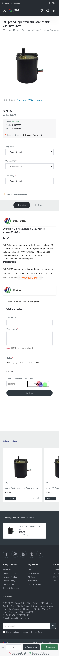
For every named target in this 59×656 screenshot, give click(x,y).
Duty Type (9, 146)
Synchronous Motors (30, 30)
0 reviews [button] (21, 99)
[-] (8, 647)
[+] (18, 647)
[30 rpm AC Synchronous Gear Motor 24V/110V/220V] (11, 530)
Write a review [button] (35, 99)
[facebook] (6, 554)
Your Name (11, 317)
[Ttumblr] (31, 554)
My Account (33, 564)
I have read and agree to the (24, 632)
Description (21, 205)
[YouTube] (23, 554)
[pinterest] (14, 554)
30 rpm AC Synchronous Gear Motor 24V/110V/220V (31, 526)
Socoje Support (10, 564)
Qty (2, 647)
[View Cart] (54, 10)
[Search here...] (47, 10)
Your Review (11, 329)
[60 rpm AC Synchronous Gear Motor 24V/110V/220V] (22, 467)
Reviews (38, 205)
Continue (29, 393)
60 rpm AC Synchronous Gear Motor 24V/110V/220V (22, 488)
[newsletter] (53, 626)
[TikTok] (39, 554)
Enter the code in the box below (19, 378)
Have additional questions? (17, 194)
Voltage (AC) (10, 161)
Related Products (10, 441)
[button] (31, 647)
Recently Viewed (11, 517)
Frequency (9, 175)
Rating (9, 358)
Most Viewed (27, 517)
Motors (16, 30)
